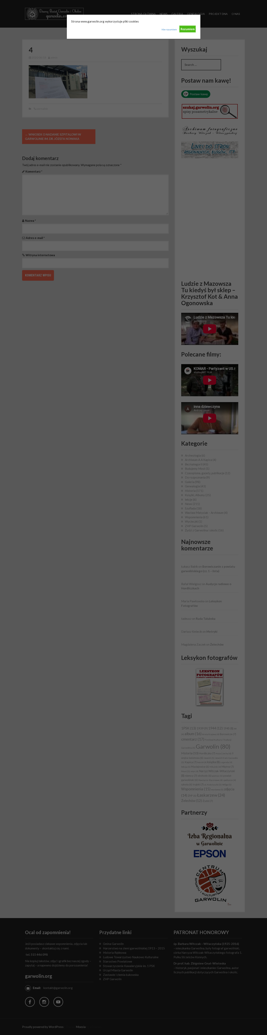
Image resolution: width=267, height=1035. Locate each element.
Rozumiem (188, 29)
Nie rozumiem (169, 29)
